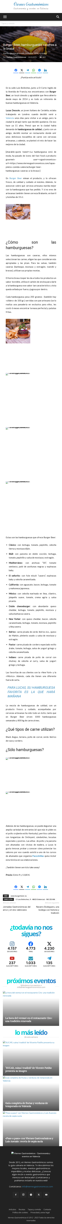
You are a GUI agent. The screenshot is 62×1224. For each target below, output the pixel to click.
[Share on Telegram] (27, 70)
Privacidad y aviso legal (40, 1212)
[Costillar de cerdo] (18, 766)
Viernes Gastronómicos (16, 57)
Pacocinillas (38, 856)
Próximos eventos (31, 980)
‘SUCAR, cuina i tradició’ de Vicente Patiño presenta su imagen (28, 1069)
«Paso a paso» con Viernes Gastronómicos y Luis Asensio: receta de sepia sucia (29, 1140)
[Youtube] (46, 1195)
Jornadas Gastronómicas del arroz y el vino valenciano (16, 908)
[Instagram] (23, 1195)
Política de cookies (20, 1212)
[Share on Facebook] (15, 70)
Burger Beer (15, 178)
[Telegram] (31, 1195)
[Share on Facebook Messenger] (39, 70)
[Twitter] (39, 1195)
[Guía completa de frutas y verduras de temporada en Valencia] (31, 1093)
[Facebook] (16, 1195)
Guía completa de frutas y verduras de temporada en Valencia (26, 1104)
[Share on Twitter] (21, 70)
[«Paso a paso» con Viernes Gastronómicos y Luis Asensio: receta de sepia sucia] (31, 1128)
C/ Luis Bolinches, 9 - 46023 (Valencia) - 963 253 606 (35, 899)
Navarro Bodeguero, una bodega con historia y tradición (47, 910)
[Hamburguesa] (18, 213)
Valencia (10, 118)
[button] (5, 17)
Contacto (47, 1209)
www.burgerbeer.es (19, 896)
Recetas (22, 1209)
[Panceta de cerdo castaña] (18, 800)
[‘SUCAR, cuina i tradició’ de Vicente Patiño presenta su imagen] (31, 1058)
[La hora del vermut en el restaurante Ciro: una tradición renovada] (31, 1008)
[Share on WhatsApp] (33, 70)
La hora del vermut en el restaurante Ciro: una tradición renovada (28, 1019)
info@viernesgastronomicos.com (37, 1186)
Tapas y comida (7, 23)
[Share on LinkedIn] (45, 70)
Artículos (12, 1209)
